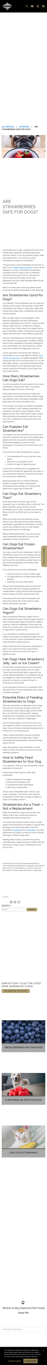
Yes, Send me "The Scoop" (16, 991)
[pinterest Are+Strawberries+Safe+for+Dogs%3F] (15, 902)
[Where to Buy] (37, 6)
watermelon (31, 830)
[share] (19, 902)
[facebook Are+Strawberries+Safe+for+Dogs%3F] (11, 902)
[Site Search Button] (27, 6)
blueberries (17, 830)
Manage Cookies (15, 1361)
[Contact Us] (32, 6)
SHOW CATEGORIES (44, 556)
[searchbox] (17, 6)
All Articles (8, 127)
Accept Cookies (31, 1361)
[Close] (43, 1350)
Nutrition (24, 127)
